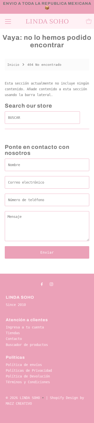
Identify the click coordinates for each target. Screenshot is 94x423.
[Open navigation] (8, 21)
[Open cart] (88, 21)
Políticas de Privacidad (29, 370)
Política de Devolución (28, 376)
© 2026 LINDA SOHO (23, 398)
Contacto (14, 339)
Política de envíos (24, 365)
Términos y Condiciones (28, 382)
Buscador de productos (27, 345)
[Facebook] (42, 284)
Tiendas (13, 333)
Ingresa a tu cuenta (25, 327)
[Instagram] (51, 284)
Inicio (13, 65)
